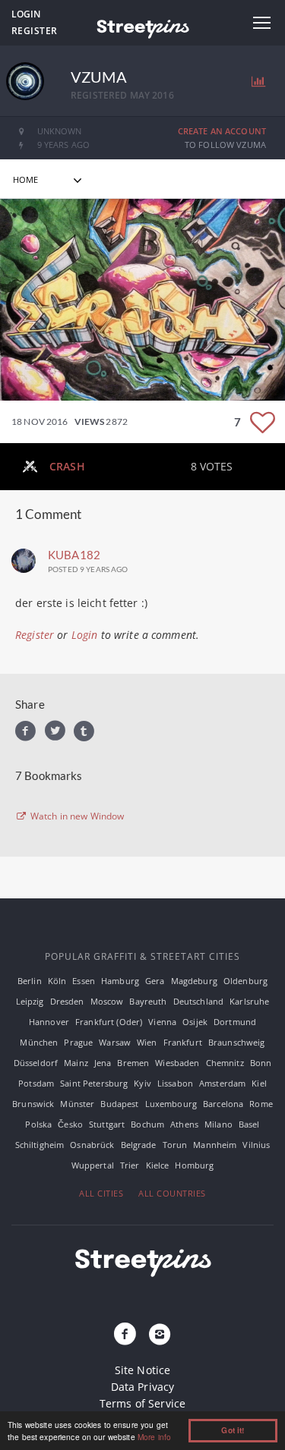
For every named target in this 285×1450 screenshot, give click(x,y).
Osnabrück (92, 1144)
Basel (249, 1124)
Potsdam (36, 1083)
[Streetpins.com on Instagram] (160, 1334)
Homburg (194, 1165)
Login (25, 14)
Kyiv (142, 1083)
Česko (70, 1124)
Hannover (49, 1021)
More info (154, 1436)
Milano (218, 1124)
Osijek (194, 1021)
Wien (147, 1042)
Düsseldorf (36, 1062)
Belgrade (139, 1144)
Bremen (133, 1062)
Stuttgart (107, 1124)
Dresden (67, 1001)
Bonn (261, 1062)
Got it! (232, 1430)
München (39, 1042)
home (26, 179)
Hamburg (120, 980)
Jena (103, 1062)
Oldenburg (245, 980)
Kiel (259, 1083)
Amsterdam (222, 1083)
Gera (155, 980)
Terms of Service (142, 1403)
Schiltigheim (40, 1144)
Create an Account (222, 131)
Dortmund (235, 1021)
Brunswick (33, 1103)
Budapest (119, 1103)
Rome (261, 1103)
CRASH (67, 466)
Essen (83, 980)
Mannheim (214, 1144)
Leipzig (30, 1001)
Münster (77, 1103)
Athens (184, 1124)
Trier (130, 1165)
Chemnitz (225, 1062)
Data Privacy (143, 1386)
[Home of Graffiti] (142, 26)
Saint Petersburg (94, 1083)
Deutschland (198, 1001)
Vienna (162, 1021)
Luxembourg (171, 1103)
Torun (175, 1144)
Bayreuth (147, 1001)
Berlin (29, 980)
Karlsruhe (249, 1001)
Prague (78, 1042)
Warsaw (115, 1042)
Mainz (76, 1062)
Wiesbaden (177, 1062)
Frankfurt (182, 1042)
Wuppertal (92, 1165)
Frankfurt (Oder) (108, 1021)
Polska (38, 1124)
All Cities (101, 1193)
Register (34, 30)
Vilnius (256, 1144)
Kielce (157, 1165)
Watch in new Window (76, 816)
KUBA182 (74, 554)
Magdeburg (194, 980)
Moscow (107, 1001)
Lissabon (175, 1083)
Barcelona (223, 1103)
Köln (57, 980)
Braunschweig (236, 1042)
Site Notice (143, 1370)
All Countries (172, 1193)
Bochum (147, 1124)
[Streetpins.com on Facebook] (125, 1334)
